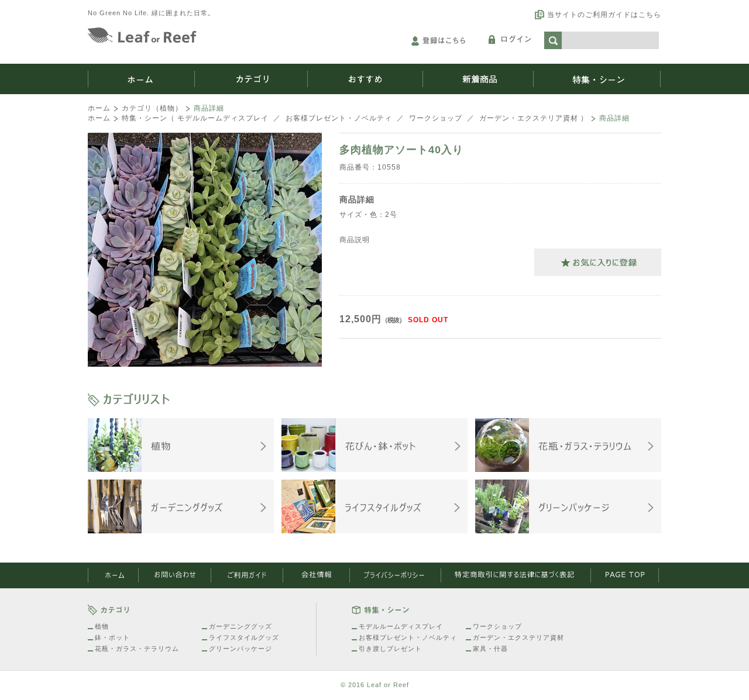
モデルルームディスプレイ (223, 118)
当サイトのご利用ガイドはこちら (604, 15)
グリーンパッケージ (240, 648)
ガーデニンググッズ (240, 626)
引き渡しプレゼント (390, 648)
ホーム (99, 108)
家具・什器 (490, 648)
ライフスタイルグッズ (244, 637)
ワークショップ (435, 118)
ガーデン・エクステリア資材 (528, 118)
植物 (102, 626)
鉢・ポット (112, 637)
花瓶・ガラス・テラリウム (137, 648)
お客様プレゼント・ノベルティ (339, 118)
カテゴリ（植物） (152, 108)
